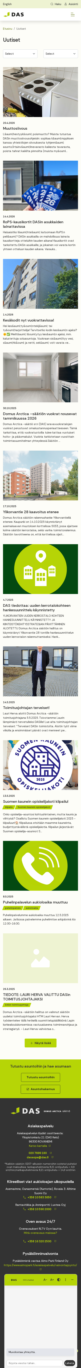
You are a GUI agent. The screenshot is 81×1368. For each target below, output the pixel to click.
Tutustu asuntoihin (41, 1077)
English (7, 4)
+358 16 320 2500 (39, 1241)
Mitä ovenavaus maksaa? (40, 1233)
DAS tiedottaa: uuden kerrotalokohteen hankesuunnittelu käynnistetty (36, 607)
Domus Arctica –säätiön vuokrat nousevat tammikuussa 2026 (40, 416)
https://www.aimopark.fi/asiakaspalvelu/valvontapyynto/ (40, 1265)
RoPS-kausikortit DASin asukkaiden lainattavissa (33, 224)
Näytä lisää (43, 1043)
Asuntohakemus (43, 1089)
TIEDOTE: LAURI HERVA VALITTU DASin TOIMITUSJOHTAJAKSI (36, 996)
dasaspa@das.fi (37, 1157)
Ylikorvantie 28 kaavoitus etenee (31, 512)
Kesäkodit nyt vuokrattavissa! (28, 320)
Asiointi (73, 4)
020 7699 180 (37, 1153)
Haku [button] (58, 4)
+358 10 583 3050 (39, 1197)
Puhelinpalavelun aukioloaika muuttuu (35, 902)
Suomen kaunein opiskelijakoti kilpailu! (35, 801)
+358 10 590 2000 (39, 1209)
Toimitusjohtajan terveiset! (26, 707)
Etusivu (7, 29)
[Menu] (72, 14)
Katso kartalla (38, 1146)
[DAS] (13, 14)
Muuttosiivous (15, 128)
